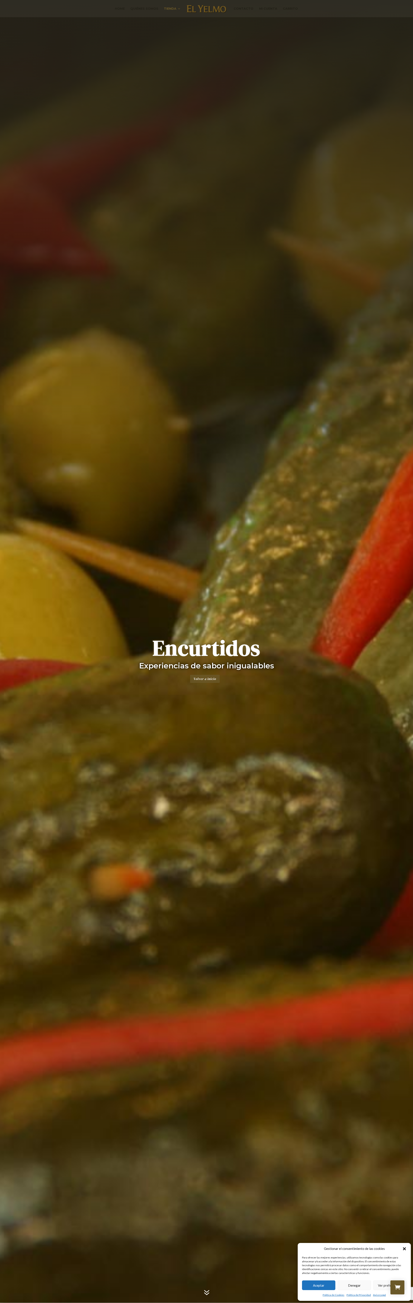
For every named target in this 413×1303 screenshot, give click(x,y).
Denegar (354, 1285)
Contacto (243, 9)
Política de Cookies (333, 1295)
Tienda (170, 9)
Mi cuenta (268, 9)
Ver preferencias (390, 1285)
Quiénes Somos (144, 9)
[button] (404, 1249)
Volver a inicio (205, 679)
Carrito (290, 9)
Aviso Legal (379, 1295)
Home (120, 9)
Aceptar (318, 1285)
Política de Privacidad (359, 1295)
